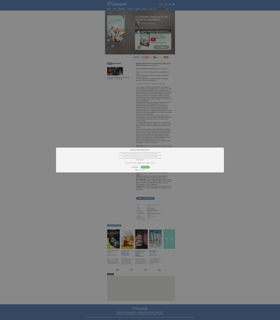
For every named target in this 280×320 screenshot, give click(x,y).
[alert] (140, 160)
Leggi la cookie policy (140, 159)
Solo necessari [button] (135, 167)
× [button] (222, 148)
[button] (140, 159)
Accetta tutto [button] (145, 167)
